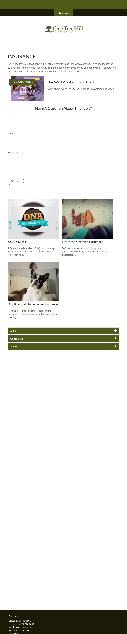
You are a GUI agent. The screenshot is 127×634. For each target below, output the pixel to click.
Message (13, 152)
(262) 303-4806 (23, 620)
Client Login (63, 12)
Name (11, 114)
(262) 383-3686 (24, 627)
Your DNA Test (17, 242)
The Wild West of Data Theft (70, 82)
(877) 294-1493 (26, 623)
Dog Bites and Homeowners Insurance (33, 304)
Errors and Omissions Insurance (82, 242)
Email (11, 133)
